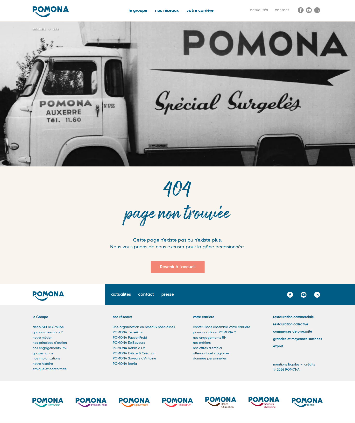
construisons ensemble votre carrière (221, 327)
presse (167, 294)
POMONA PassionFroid (130, 337)
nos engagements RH (209, 337)
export (278, 346)
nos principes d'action (50, 342)
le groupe (137, 10)
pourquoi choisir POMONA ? (214, 332)
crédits (309, 364)
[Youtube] (309, 10)
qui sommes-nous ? (48, 332)
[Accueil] (51, 11)
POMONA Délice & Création (134, 353)
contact (282, 10)
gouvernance (43, 353)
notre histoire (43, 364)
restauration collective (290, 324)
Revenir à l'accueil (177, 267)
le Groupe (40, 317)
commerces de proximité (292, 331)
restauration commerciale (293, 317)
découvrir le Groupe (48, 327)
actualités (259, 10)
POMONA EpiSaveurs (129, 342)
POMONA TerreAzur (128, 332)
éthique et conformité (49, 369)
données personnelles (210, 358)
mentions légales (286, 364)
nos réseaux (167, 10)
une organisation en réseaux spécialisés (144, 327)
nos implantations (46, 358)
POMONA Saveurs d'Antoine (134, 358)
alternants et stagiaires (211, 353)
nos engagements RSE (50, 348)
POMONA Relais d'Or (129, 348)
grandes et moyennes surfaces (297, 339)
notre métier (42, 337)
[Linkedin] (317, 10)
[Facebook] (301, 10)
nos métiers (202, 342)
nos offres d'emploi (207, 348)
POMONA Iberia (125, 364)
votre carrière (199, 10)
